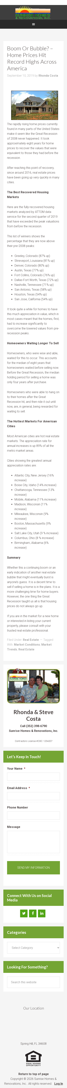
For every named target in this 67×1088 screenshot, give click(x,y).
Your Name (16, 768)
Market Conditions (27, 644)
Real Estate (31, 640)
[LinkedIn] (41, 913)
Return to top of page (33, 1074)
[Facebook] (32, 913)
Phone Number (17, 807)
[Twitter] (24, 913)
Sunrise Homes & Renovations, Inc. (33, 12)
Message (13, 827)
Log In (58, 1083)
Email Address (18, 788)
